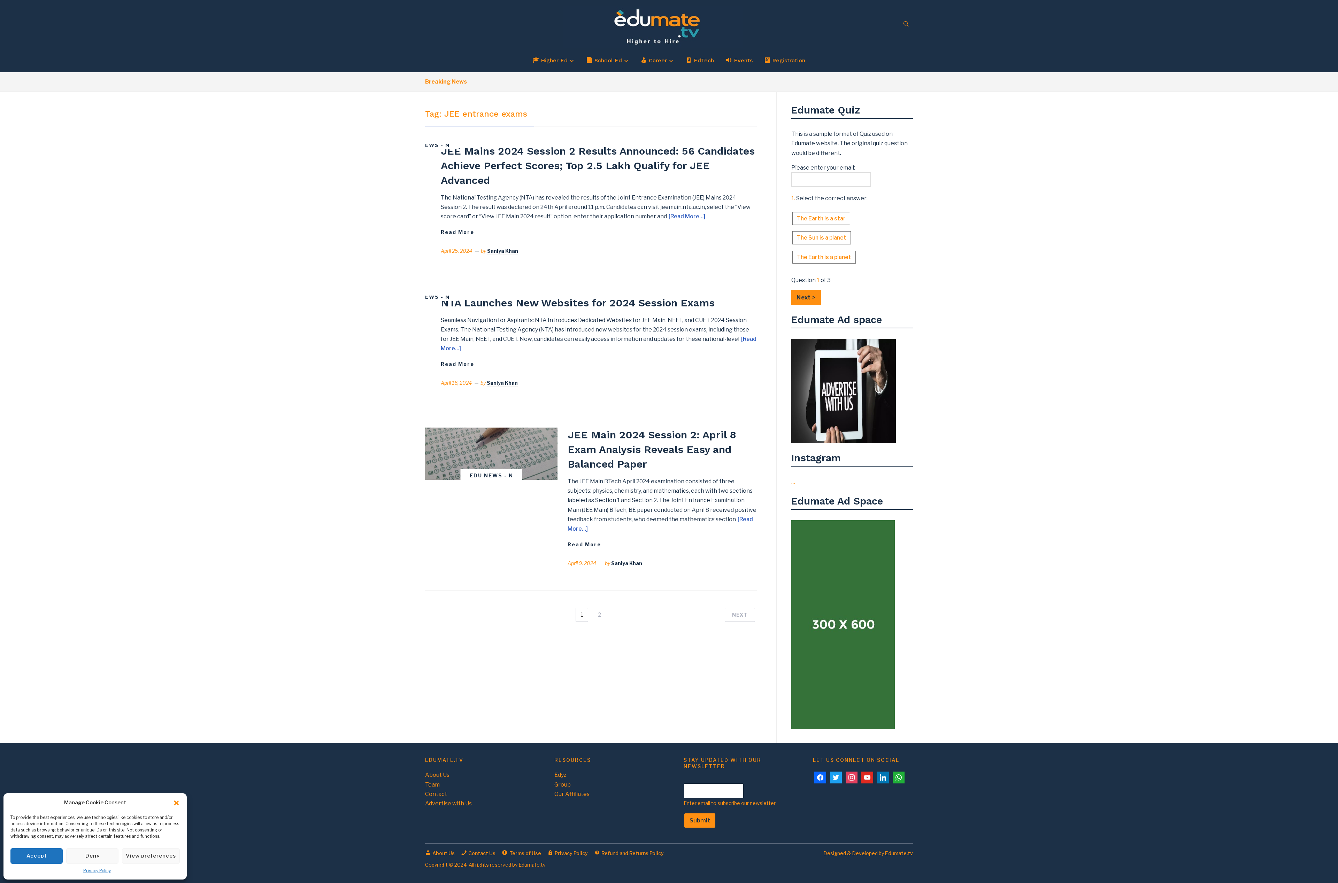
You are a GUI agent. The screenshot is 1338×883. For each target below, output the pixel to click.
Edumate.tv (899, 853)
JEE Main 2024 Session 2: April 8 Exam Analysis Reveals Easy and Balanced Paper (652, 449)
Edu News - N (428, 145)
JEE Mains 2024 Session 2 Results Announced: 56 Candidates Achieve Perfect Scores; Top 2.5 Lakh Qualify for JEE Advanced (598, 165)
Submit (700, 820)
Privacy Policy (97, 870)
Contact (436, 794)
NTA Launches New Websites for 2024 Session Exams (578, 303)
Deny (92, 856)
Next (740, 615)
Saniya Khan (502, 251)
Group (562, 784)
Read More (457, 232)
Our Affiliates (572, 794)
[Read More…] (687, 216)
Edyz (560, 775)
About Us (437, 775)
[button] (176, 802)
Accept (36, 856)
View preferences (151, 856)
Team (432, 784)
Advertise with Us (448, 803)
